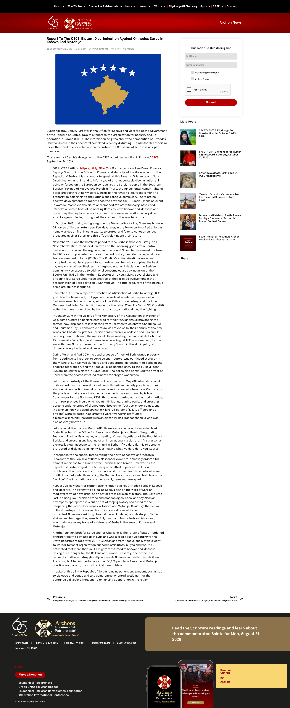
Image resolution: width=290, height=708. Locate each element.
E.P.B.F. (216, 6)
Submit (211, 102)
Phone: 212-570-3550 (46, 642)
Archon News (202, 79)
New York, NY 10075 (26, 648)
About (57, 6)
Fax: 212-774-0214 (74, 642)
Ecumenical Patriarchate (103, 6)
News (128, 6)
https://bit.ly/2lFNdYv (95, 168)
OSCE (154, 157)
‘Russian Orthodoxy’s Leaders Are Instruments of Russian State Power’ (219, 197)
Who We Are (75, 6)
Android (225, 682)
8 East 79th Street (126, 642)
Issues (143, 6)
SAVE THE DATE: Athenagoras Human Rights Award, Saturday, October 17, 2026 (220, 155)
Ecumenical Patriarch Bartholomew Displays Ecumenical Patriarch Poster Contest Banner (220, 218)
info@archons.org (100, 642)
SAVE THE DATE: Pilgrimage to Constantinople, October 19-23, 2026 (217, 133)
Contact (232, 6)
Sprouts (205, 6)
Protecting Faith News (207, 73)
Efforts (157, 6)
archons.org (21, 642)
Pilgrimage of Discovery (183, 6)
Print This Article (124, 49)
